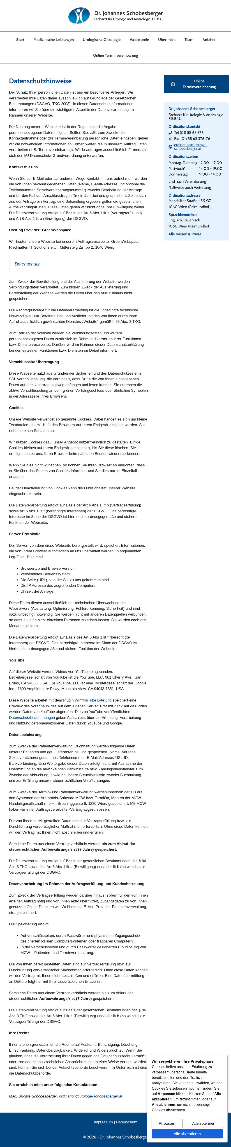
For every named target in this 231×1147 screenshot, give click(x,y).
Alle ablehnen (203, 1123)
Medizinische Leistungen (53, 39)
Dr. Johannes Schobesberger (128, 13)
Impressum (103, 1122)
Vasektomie (139, 39)
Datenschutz (27, 263)
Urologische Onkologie (102, 39)
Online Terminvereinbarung (115, 55)
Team (189, 39)
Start (20, 39)
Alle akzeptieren (187, 1133)
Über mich (167, 39)
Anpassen (167, 1123)
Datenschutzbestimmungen (32, 717)
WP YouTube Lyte (89, 700)
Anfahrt (209, 39)
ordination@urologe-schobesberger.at (190, 146)
